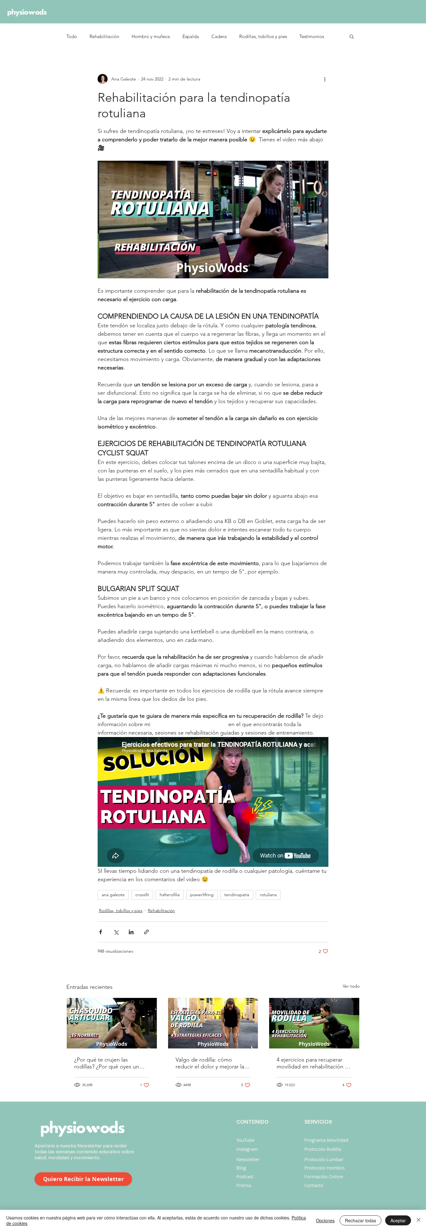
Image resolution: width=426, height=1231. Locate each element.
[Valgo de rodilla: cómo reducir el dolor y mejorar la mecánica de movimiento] (213, 1023)
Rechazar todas (360, 1220)
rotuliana (268, 894)
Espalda (190, 36)
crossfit (142, 894)
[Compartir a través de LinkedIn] (131, 932)
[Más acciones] (324, 79)
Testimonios (311, 36)
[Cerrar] (418, 1220)
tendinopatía (236, 894)
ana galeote (113, 894)
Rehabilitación (104, 36)
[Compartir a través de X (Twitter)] (116, 932)
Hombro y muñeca (151, 36)
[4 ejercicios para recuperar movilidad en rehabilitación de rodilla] (314, 1023)
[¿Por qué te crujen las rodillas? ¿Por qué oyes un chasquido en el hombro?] (112, 1023)
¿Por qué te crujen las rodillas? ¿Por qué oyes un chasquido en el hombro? (106, 1063)
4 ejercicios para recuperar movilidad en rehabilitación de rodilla (314, 1063)
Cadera (219, 36)
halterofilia (170, 894)
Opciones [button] (325, 1220)
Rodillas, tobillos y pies (263, 36)
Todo (71, 36)
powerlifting (202, 894)
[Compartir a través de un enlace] (146, 932)
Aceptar (398, 1220)
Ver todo (351, 986)
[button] (352, 36)
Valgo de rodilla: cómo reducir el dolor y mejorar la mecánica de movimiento (210, 1063)
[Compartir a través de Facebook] (101, 932)
